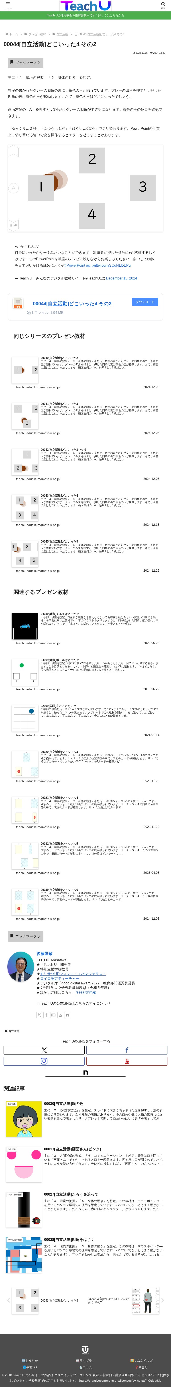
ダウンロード (145, 302)
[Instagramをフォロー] (53, 1015)
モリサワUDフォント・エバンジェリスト (73, 974)
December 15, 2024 (121, 278)
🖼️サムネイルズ (141, 1360)
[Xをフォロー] (39, 1015)
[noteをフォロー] (67, 1015)
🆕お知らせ (30, 1360)
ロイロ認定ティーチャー (59, 978)
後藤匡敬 (45, 953)
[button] (158, 862)
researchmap (85, 992)
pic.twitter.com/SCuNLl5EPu (108, 265)
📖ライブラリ (85, 1360)
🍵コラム (85, 1367)
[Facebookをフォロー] (46, 1015)
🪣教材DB (29, 1367)
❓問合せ (141, 1367)
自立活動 (13, 1031)
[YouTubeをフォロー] (60, 1015)
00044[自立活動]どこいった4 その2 (72, 303)
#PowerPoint (75, 265)
